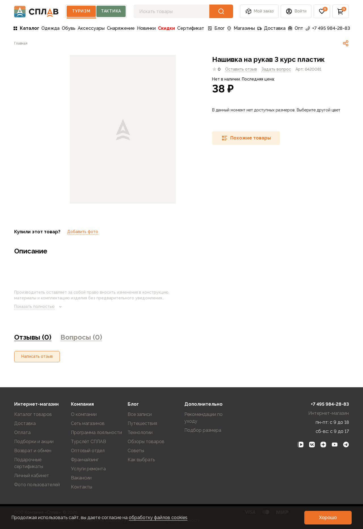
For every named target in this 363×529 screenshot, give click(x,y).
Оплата (22, 432)
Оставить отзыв (241, 69)
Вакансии (81, 478)
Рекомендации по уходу (203, 418)
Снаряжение (121, 28)
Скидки (166, 28)
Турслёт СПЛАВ (88, 441)
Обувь (68, 28)
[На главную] (36, 11)
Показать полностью (34, 306)
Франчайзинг (85, 459)
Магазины (244, 28)
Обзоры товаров (146, 441)
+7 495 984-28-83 (331, 28)
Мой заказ (264, 11)
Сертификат (190, 28)
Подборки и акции (34, 441)
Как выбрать (141, 459)
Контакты (81, 487)
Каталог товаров (33, 414)
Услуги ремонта (88, 468)
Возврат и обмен (32, 450)
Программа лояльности (96, 432)
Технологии (140, 432)
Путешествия (142, 423)
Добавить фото (82, 231)
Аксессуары (91, 28)
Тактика (111, 11)
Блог (219, 28)
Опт (299, 28)
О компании (84, 414)
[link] (345, 43)
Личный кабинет (31, 475)
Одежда (50, 28)
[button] (322, 11)
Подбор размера (202, 430)
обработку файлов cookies (158, 517)
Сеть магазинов (88, 423)
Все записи (140, 414)
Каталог (29, 28)
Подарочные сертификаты (28, 463)
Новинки (146, 28)
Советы (136, 450)
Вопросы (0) (81, 337)
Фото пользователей (37, 484)
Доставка (275, 28)
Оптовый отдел (88, 450)
